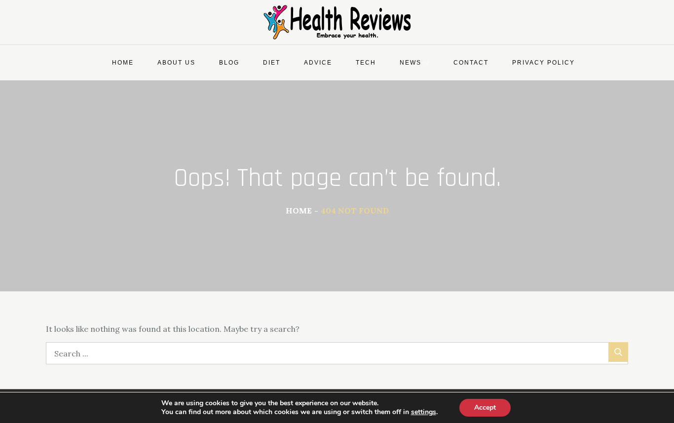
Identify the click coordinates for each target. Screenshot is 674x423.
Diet (271, 62)
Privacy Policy (543, 62)
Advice (318, 62)
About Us (176, 62)
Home (123, 62)
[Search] (618, 352)
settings (423, 412)
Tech (366, 62)
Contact (470, 62)
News (410, 62)
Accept (485, 407)
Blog (229, 62)
